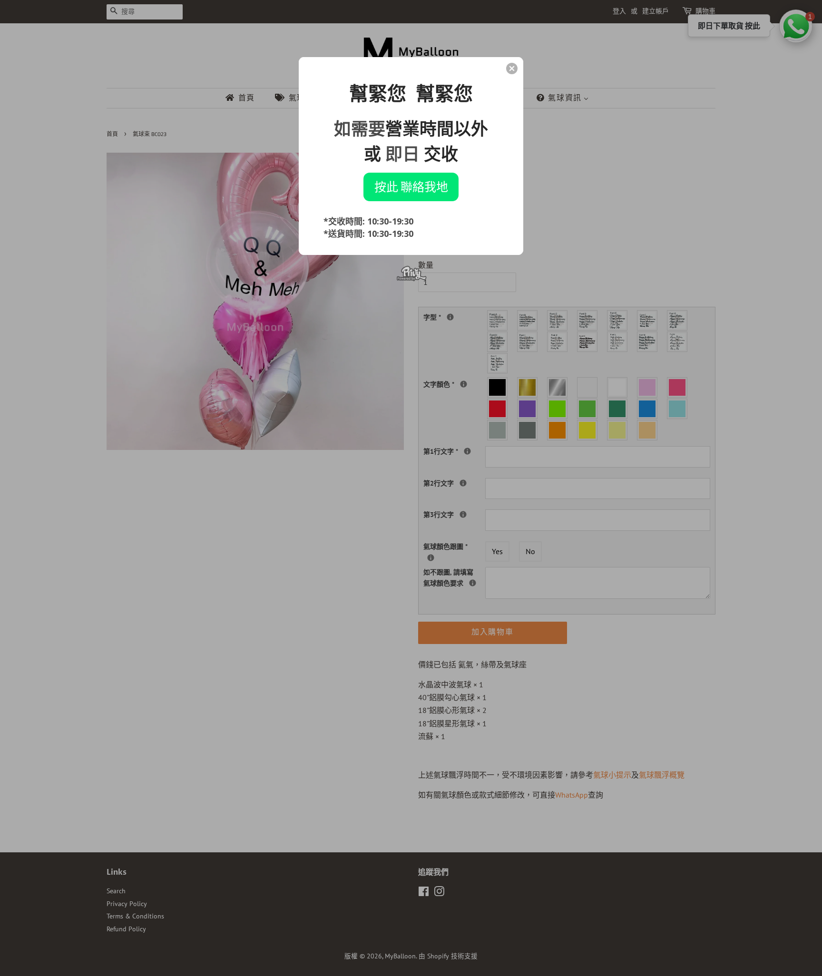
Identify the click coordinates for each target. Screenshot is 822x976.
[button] (512, 68)
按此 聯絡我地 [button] (411, 186)
